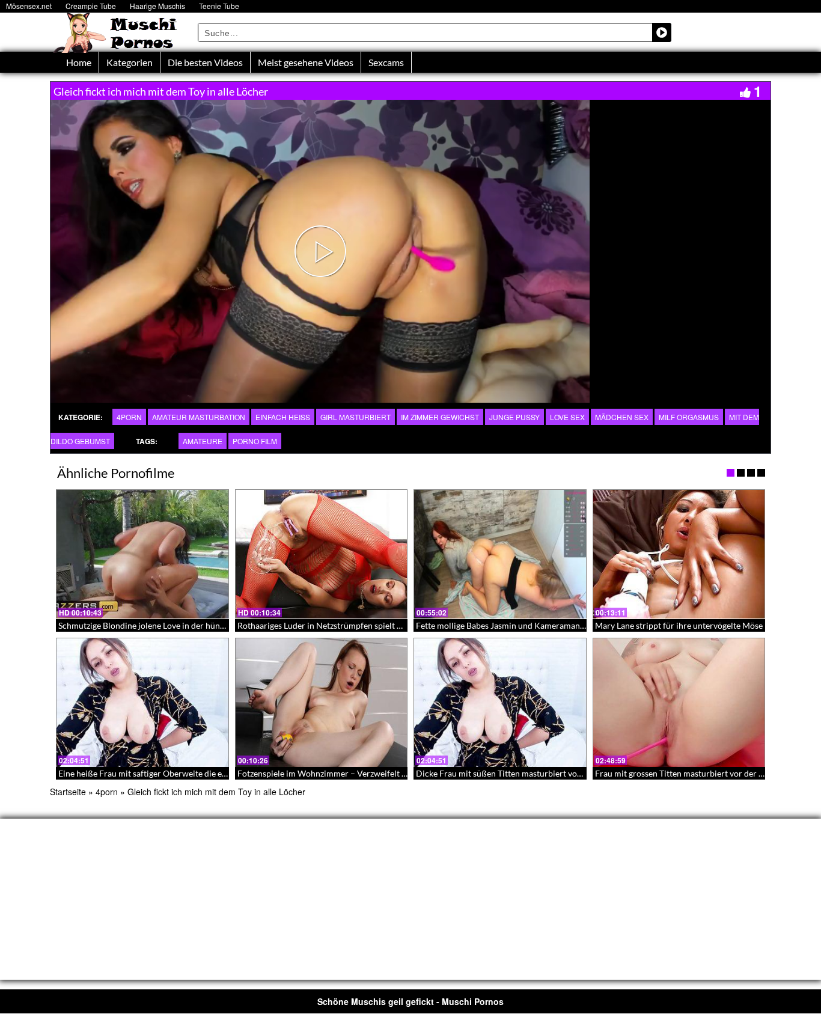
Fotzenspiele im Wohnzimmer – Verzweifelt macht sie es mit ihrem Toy (368, 773)
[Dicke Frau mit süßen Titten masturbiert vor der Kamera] (500, 703)
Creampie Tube (91, 5)
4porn (129, 417)
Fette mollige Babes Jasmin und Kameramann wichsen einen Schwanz (545, 625)
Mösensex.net (29, 5)
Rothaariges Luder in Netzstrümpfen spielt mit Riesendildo (346, 625)
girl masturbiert (355, 417)
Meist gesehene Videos (305, 62)
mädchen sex (622, 417)
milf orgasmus (689, 417)
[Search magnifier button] (661, 32)
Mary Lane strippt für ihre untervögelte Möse (679, 625)
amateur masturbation (198, 417)
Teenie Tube (219, 5)
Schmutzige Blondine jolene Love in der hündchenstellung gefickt (178, 625)
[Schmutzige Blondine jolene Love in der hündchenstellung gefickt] (142, 554)
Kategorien (129, 62)
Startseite (68, 792)
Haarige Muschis (157, 5)
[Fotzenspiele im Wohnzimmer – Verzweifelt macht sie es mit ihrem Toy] (321, 703)
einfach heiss (282, 417)
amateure (202, 441)
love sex (567, 417)
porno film (255, 441)
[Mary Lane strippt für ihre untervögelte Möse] (679, 554)
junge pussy (514, 417)
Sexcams (386, 62)
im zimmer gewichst (440, 417)
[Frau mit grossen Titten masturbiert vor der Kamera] (679, 703)
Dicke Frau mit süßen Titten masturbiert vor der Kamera (521, 773)
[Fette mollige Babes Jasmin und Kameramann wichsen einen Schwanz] (500, 554)
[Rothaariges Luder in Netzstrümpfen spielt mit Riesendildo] (321, 554)
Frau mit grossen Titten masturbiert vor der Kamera (691, 773)
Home (78, 62)
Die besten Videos (205, 62)
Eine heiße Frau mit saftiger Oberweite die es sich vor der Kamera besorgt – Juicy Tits (217, 773)
